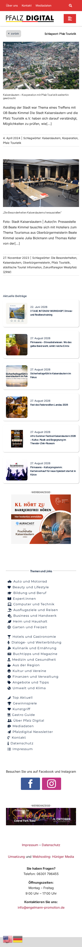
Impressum (30, 845)
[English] (8, 939)
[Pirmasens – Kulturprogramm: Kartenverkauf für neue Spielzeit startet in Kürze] (16, 462)
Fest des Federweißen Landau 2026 (49, 404)
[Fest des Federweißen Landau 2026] (16, 399)
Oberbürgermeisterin (36, 262)
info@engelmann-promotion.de (41, 907)
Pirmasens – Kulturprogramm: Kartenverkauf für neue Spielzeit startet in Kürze (53, 471)
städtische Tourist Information (22, 267)
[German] (18, 939)
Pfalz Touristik (12, 142)
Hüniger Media (63, 857)
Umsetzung (16, 857)
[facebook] (30, 784)
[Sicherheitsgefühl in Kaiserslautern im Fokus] (16, 368)
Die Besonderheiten (63, 257)
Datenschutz (51, 845)
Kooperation (70, 138)
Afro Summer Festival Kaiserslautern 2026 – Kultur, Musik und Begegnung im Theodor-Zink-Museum (53, 439)
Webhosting (41, 857)
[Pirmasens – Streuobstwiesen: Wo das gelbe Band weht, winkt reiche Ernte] (16, 337)
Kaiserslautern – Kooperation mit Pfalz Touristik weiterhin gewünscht (36, 96)
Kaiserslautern (51, 138)
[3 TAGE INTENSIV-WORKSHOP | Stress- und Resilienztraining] (16, 305)
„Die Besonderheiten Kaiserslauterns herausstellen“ (32, 212)
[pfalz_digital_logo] (30, 16)
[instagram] (51, 784)
